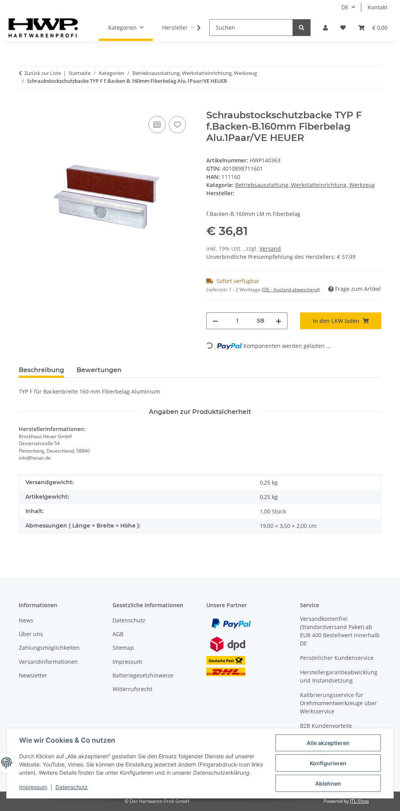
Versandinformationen (48, 661)
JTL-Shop (359, 801)
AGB (117, 634)
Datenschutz (71, 787)
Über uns (31, 634)
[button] (325, 27)
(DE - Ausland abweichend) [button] (291, 289)
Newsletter (33, 675)
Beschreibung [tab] (41, 370)
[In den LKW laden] (25, 105)
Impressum (33, 787)
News (26, 620)
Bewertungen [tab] (99, 370)
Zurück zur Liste (42, 73)
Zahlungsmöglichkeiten (49, 647)
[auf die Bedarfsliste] (177, 124)
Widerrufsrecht (132, 689)
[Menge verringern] (215, 321)
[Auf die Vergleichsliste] (157, 124)
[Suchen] (302, 27)
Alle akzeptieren (328, 743)
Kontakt (378, 7)
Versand (270, 248)
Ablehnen (328, 783)
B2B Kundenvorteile (326, 725)
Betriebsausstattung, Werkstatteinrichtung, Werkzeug (305, 185)
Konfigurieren (328, 763)
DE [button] (344, 7)
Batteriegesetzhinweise (142, 675)
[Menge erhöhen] (278, 321)
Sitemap (123, 647)
